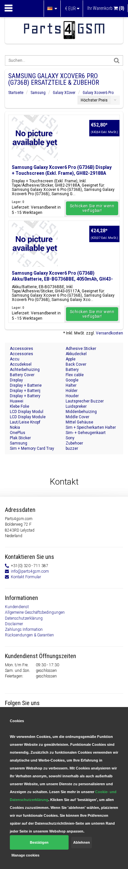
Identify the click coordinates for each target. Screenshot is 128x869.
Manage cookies (25, 855)
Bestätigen (39, 842)
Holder (71, 390)
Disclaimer (14, 624)
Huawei (16, 401)
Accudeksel (21, 364)
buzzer (72, 448)
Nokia (15, 427)
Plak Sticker (20, 438)
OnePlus (17, 432)
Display (16, 380)
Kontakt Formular (26, 577)
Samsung (38, 92)
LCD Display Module (28, 417)
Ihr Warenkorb (105, 8)
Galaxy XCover (64, 92)
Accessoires (21, 348)
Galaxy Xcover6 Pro (98, 92)
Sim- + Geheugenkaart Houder (86, 432)
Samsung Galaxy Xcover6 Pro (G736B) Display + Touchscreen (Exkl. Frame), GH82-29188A (62, 170)
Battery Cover (22, 375)
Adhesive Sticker (81, 348)
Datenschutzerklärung (24, 618)
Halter (71, 385)
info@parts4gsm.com (30, 571)
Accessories (21, 354)
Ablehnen (81, 842)
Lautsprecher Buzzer (85, 401)
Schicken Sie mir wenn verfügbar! (92, 208)
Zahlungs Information (24, 629)
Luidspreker (76, 406)
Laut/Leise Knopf (25, 422)
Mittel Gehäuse (79, 422)
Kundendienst (17, 607)
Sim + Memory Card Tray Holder (32, 448)
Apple (70, 359)
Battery (72, 369)
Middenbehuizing (81, 411)
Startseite (15, 92)
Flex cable (75, 375)
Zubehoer (74, 443)
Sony (70, 438)
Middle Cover (77, 417)
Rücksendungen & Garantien (29, 635)
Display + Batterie (26, 385)
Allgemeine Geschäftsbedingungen (35, 612)
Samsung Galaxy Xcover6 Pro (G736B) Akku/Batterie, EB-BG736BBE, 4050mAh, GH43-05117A (62, 278)
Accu (14, 359)
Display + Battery (25, 396)
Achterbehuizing (25, 369)
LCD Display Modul (26, 411)
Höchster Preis (94, 100)
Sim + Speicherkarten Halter (91, 427)
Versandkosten (109, 333)
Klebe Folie (19, 406)
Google (72, 380)
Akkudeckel (76, 354)
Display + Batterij (25, 390)
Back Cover (76, 364)
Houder (72, 396)
